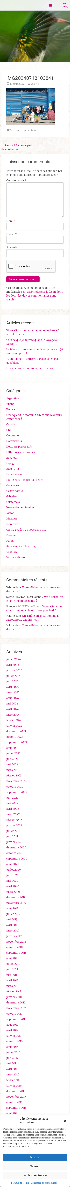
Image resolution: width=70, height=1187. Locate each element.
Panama (11, 535)
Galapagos (12, 485)
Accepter (35, 1157)
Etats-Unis (13, 468)
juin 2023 (12, 759)
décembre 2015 (15, 1091)
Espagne (11, 463)
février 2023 (13, 775)
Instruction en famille (20, 507)
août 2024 (12, 698)
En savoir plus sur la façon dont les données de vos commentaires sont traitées (34, 295)
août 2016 (12, 1046)
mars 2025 (13, 692)
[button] (65, 1120)
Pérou (10, 540)
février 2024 (14, 720)
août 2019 (12, 908)
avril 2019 (12, 925)
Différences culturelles (20, 452)
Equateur (12, 457)
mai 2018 (12, 974)
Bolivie (10, 409)
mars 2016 (12, 1074)
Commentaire (16, 180)
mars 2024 (13, 714)
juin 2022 (12, 797)
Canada (10, 424)
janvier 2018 (14, 997)
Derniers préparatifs (19, 446)
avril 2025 (12, 687)
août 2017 (12, 1024)
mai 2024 (12, 703)
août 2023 (12, 747)
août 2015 (12, 1113)
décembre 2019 (16, 897)
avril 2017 (12, 1030)
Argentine (12, 398)
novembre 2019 (16, 902)
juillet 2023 (13, 753)
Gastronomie (14, 490)
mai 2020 (12, 880)
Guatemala (13, 502)
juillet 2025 (13, 675)
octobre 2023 (14, 736)
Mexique (11, 518)
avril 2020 (12, 886)
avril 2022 (12, 808)
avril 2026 (12, 664)
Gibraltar (11, 496)
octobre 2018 (14, 947)
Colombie (12, 435)
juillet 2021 (13, 830)
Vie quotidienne (16, 557)
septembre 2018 (16, 952)
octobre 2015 (14, 1102)
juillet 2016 (13, 1052)
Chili (9, 430)
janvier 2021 (14, 842)
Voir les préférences (35, 1175)
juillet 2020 (13, 869)
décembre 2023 (16, 731)
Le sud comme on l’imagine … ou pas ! (30, 368)
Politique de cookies (20, 1183)
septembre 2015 (16, 1107)
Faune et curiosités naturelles (24, 479)
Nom (10, 221)
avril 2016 (12, 1069)
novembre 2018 (16, 941)
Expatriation (14, 474)
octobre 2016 (14, 1041)
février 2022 (14, 819)
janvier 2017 (13, 1035)
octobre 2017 (14, 1013)
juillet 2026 (13, 659)
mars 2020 (13, 891)
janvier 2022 (14, 825)
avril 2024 (12, 709)
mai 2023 (12, 764)
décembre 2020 (16, 847)
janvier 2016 (14, 1085)
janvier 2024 (14, 725)
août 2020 (12, 864)
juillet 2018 (13, 963)
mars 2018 (12, 986)
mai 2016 (12, 1063)
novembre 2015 (16, 1096)
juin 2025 (12, 681)
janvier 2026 (14, 670)
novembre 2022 (16, 781)
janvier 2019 (14, 936)
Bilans (10, 403)
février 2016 (13, 1080)
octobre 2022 (14, 786)
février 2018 (13, 991)
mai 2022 (12, 803)
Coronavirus (14, 441)
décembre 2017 (15, 1002)
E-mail (11, 234)
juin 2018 (12, 969)
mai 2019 (12, 919)
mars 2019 (12, 930)
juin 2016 (12, 1057)
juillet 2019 (13, 914)
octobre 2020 (14, 853)
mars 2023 (12, 770)
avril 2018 (12, 980)
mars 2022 (13, 814)
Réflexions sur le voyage (21, 546)
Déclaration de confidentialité (44, 1183)
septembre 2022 (16, 792)
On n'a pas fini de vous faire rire (26, 529)
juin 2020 (12, 875)
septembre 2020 (16, 858)
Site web (11, 247)
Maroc (10, 513)
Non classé (13, 524)
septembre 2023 (16, 742)
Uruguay (11, 551)
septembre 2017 (16, 1019)
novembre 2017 (16, 1008)
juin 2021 (12, 836)
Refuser (35, 1166)
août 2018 (12, 958)
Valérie (35, 83)
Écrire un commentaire (23, 130)
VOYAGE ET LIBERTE (21, 5)
